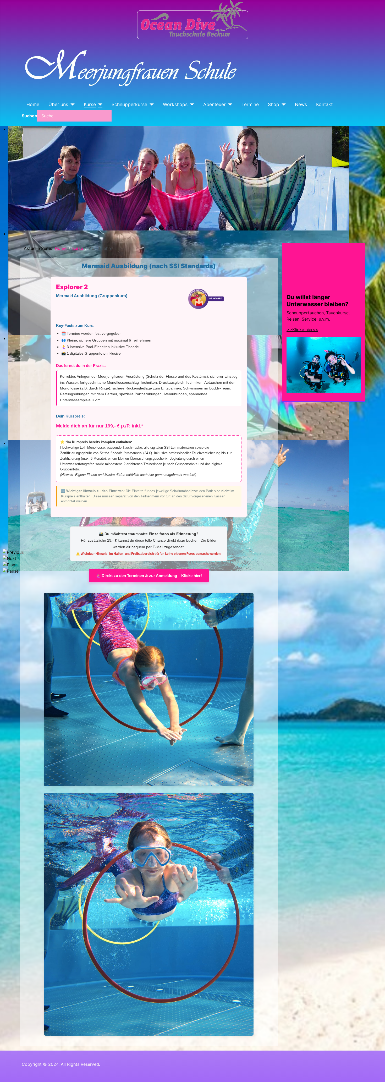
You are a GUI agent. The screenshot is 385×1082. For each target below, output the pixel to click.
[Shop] (282, 104)
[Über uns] (71, 104)
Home (32, 104)
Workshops (175, 104)
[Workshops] (191, 104)
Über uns (58, 104)
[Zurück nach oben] (376, 1072)
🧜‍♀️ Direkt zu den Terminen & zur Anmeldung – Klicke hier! (149, 575)
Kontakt (324, 104)
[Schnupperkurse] (150, 104)
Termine (250, 104)
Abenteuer (214, 104)
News (301, 104)
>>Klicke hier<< (302, 329)
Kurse (90, 104)
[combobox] (74, 116)
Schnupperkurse (129, 104)
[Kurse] (99, 104)
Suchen (29, 115)
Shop (273, 104)
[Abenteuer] (229, 104)
